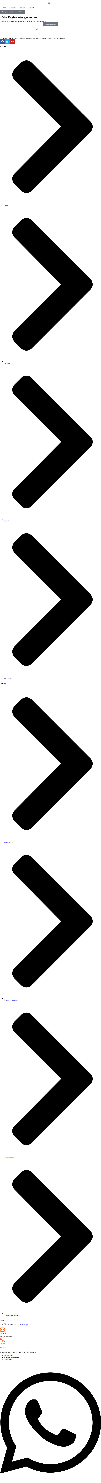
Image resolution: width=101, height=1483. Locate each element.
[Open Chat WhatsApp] (50, 1480)
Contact (31, 8)
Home (4, 8)
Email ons (3, 1333)
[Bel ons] (2, 1340)
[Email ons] (2, 1329)
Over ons (12, 8)
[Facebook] (2, 41)
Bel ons (2, 1344)
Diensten (22, 8)
